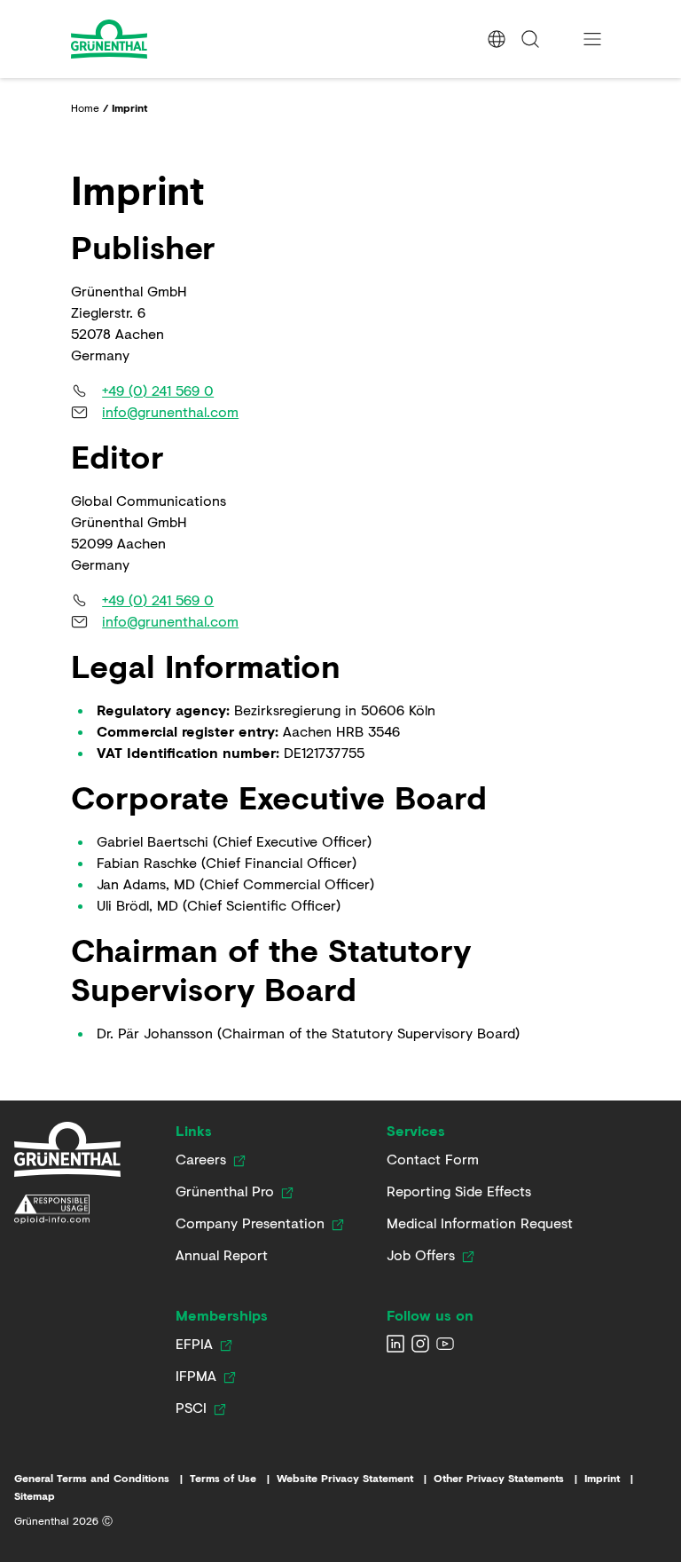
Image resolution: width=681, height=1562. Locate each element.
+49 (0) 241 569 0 (158, 390)
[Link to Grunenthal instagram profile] (420, 1344)
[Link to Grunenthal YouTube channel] (445, 1344)
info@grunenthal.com (170, 411)
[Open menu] (592, 39)
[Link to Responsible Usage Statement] (67, 1210)
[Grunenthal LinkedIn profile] (395, 1344)
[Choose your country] (496, 39)
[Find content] (530, 39)
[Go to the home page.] (157, 39)
